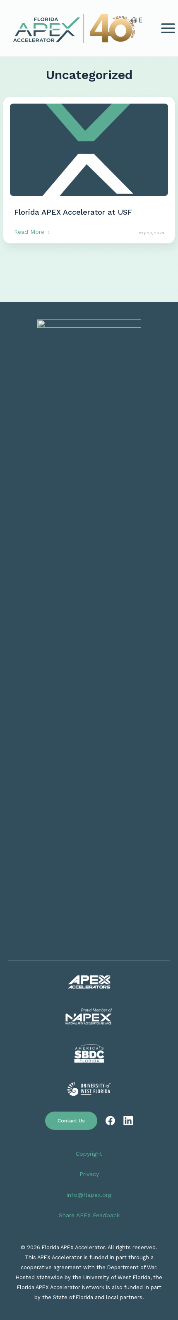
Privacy (89, 1174)
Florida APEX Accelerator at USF (73, 212)
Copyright (89, 1153)
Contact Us (71, 1121)
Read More (30, 231)
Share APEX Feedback (89, 1215)
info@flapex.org (89, 1194)
